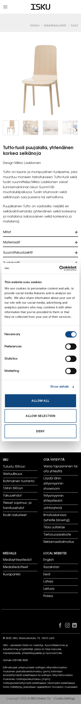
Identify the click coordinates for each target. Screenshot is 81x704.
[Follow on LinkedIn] (74, 626)
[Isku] (40, 7)
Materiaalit (11, 242)
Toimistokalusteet (55, 26)
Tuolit (74, 26)
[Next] (76, 130)
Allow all (40, 400)
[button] (5, 7)
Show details (59, 386)
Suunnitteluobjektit (18, 252)
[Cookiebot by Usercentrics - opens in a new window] (59, 268)
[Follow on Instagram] (67, 626)
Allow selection (40, 416)
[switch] (70, 346)
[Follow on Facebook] (60, 626)
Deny (40, 431)
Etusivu (35, 26)
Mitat (7, 232)
